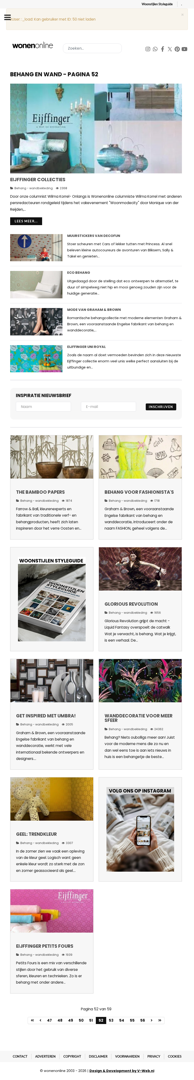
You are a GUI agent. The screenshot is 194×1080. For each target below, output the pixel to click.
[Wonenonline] (33, 45)
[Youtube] (184, 50)
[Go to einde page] (159, 1020)
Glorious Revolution (131, 604)
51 (91, 1020)
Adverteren (45, 1056)
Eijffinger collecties (38, 179)
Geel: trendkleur (36, 834)
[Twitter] (170, 50)
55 (132, 1020)
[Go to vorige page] (40, 1020)
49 (70, 1020)
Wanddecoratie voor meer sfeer (138, 718)
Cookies (174, 1056)
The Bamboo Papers (40, 492)
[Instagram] (148, 50)
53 (111, 1020)
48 (59, 1020)
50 (81, 1020)
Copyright (72, 1056)
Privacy (153, 1056)
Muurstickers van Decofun (93, 235)
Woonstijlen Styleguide (157, 4)
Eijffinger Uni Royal (86, 346)
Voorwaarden (127, 1056)
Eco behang (78, 272)
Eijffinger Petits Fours (44, 946)
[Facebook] (163, 50)
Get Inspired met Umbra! (46, 716)
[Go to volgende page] (152, 1020)
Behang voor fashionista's (139, 492)
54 (121, 1020)
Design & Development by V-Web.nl (121, 1070)
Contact (20, 1056)
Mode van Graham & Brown (94, 309)
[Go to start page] (32, 1020)
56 (142, 1020)
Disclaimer (98, 1056)
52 (101, 1020)
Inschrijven (161, 407)
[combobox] (92, 48)
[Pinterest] (177, 50)
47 (49, 1020)
